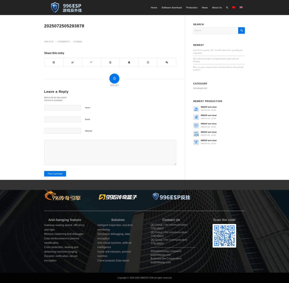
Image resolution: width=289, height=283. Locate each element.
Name (87, 108)
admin (79, 42)
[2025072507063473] (64, 194)
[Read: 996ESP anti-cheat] (196, 109)
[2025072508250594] (118, 197)
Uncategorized (200, 88)
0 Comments (63, 42)
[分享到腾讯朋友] (148, 62)
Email (87, 119)
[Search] (227, 7)
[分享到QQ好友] (129, 62)
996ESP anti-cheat (209, 107)
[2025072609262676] (67, 7)
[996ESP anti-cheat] (171, 197)
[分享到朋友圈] (166, 62)
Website (88, 131)
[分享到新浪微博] (72, 62)
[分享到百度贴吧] (110, 62)
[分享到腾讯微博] (91, 62)
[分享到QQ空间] (53, 62)
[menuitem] (154, 7)
